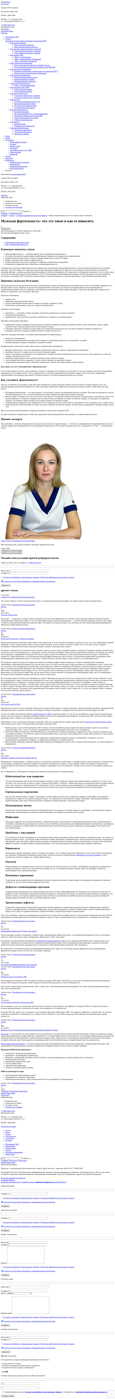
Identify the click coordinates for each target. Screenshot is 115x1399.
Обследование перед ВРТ (20, 87)
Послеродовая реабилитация (25, 106)
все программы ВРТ (18, 174)
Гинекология (15, 100)
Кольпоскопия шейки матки (25, 104)
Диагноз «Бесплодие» (9, 615)
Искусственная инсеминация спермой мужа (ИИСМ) (34, 67)
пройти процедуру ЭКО (42, 714)
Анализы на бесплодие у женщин (27, 96)
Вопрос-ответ (15, 146)
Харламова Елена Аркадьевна (18, 541)
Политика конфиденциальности (13, 1178)
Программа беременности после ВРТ (28, 116)
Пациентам (9, 160)
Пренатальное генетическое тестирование (30, 73)
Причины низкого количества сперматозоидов (19, 758)
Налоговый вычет (17, 168)
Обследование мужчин (23, 92)
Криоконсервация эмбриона (25, 81)
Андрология (14, 122)
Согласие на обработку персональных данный (21, 577)
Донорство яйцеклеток (23, 132)
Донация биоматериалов (19, 128)
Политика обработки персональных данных (57, 577)
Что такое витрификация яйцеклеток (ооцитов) (19, 965)
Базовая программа (21, 112)
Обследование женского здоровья (27, 53)
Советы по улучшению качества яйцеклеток (18, 597)
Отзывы (13, 144)
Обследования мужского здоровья (27, 51)
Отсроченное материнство (20, 75)
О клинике (9, 140)
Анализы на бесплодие (19, 94)
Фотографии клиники (18, 142)
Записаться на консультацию (12, 551)
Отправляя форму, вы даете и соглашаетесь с (57, 1392)
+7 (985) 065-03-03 (8, 25)
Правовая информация (18, 166)
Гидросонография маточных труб (27, 102)
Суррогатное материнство (20, 83)
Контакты (9, 158)
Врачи (7, 138)
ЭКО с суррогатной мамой (24, 85)
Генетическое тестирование (20, 69)
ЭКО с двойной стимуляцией (25, 61)
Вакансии (13, 154)
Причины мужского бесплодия (17, 242)
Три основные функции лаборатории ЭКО (17, 1002)
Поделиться (6, 229)
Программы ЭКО (12, 37)
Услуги (8, 39)
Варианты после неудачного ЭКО (14, 977)
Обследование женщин (23, 89)
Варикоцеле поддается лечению (88, 855)
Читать (3, 607)
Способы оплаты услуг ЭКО (21, 150)
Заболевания (15, 164)
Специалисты (10, 1136)
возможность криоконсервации (49, 941)
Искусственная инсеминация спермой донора (32, 65)
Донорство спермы (21, 134)
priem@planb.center (8, 1093)
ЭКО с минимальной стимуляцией (27, 59)
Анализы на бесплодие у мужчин (27, 98)
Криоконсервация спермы (24, 79)
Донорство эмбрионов (23, 130)
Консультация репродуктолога (26, 47)
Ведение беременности (19, 110)
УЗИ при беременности (23, 120)
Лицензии (14, 148)
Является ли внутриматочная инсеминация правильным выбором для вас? (29, 1030)
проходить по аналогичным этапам (97, 722)
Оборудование (15, 152)
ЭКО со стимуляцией (22, 57)
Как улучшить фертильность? (16, 244)
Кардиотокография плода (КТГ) (26, 118)
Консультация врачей (18, 43)
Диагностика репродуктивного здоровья (25, 49)
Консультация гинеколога (24, 45)
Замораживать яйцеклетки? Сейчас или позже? (19, 931)
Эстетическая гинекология (24, 108)
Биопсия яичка (20, 124)
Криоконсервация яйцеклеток (25, 77)
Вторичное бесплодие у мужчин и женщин (17, 639)
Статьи (8, 1150)
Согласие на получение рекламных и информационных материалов (29, 581)
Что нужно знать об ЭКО (10, 704)
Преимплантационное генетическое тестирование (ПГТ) (36, 71)
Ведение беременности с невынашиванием (31, 114)
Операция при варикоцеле (24, 126)
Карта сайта (9, 1154)
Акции (8, 156)
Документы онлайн (8, 1126)
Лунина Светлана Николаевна (23, 629)
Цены (7, 136)
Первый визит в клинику (19, 162)
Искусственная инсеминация (21, 63)
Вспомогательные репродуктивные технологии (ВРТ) (26, 41)
